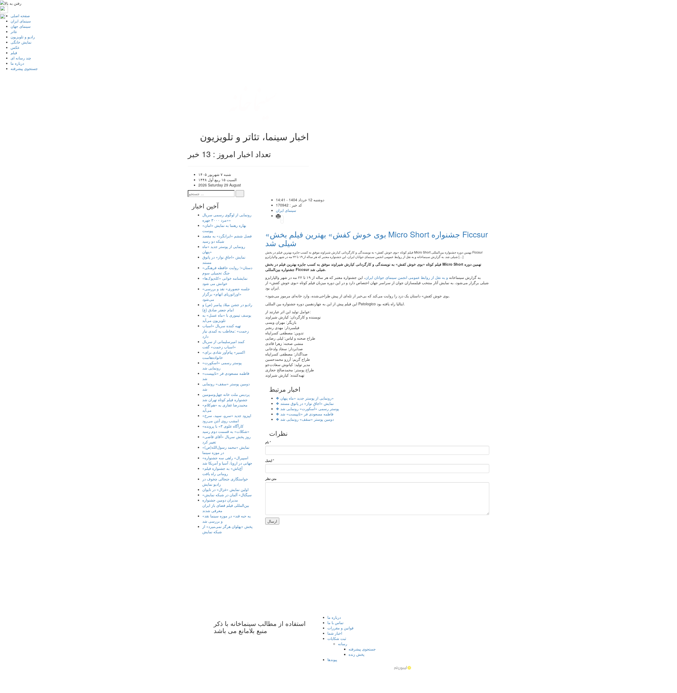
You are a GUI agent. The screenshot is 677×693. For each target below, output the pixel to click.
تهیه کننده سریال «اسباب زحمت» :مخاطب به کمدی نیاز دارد (225, 331)
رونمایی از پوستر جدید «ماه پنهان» (305, 398)
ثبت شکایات (336, 638)
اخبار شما (334, 633)
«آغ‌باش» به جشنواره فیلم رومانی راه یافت (222, 471)
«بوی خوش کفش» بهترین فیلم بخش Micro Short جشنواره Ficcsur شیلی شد (376, 238)
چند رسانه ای (21, 57)
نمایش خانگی (21, 42)
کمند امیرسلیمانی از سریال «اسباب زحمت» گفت (223, 344)
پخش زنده (356, 654)
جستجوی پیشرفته (24, 68)
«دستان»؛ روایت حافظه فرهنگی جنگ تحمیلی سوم (227, 270)
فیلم (14, 52)
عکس (15, 47)
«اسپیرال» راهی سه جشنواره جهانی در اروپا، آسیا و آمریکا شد (227, 460)
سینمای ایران (21, 21)
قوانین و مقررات (340, 627)
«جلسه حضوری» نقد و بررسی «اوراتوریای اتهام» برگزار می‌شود (226, 294)
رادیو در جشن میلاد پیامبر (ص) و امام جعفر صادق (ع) (227, 307)
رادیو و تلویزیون (23, 36)
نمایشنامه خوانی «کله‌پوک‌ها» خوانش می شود (225, 280)
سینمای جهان (21, 26)
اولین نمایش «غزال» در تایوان (225, 489)
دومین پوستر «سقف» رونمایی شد (305, 419)
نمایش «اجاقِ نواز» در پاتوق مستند (305, 403)
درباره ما (17, 63)
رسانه (342, 643)
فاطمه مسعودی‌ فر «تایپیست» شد (304, 413)
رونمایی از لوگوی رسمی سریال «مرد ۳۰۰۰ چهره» (226, 217)
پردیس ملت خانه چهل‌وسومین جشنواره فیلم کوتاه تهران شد (226, 397)
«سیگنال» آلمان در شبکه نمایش (227, 494)
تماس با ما (335, 622)
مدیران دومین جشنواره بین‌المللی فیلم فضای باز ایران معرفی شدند (225, 505)
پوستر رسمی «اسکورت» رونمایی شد (307, 408)
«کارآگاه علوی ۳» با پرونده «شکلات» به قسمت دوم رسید (225, 428)
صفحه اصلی (20, 15)
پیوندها (332, 659)
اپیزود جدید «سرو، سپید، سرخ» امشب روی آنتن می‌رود (226, 418)
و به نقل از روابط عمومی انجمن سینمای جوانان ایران (406, 277)
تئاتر (14, 31)
